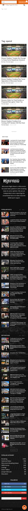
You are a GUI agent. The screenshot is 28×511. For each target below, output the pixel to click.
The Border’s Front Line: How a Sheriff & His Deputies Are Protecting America (17, 340)
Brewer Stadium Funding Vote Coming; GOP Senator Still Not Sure (13, 122)
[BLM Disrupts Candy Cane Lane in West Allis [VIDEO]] (5, 308)
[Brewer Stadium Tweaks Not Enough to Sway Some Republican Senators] (14, 50)
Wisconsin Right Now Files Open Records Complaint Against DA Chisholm (17, 437)
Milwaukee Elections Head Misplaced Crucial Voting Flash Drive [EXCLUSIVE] (17, 237)
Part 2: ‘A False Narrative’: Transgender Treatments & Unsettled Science (16, 383)
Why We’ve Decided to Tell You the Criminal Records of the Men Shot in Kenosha (18, 214)
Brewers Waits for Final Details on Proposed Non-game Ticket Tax (12, 101)
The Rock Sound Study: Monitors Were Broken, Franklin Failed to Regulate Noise (18, 369)
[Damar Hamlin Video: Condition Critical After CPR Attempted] (5, 269)
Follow (24, 486)
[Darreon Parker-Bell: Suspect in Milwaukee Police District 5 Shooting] (5, 301)
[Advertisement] (14, 25)
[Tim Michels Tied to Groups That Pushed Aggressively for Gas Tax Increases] (5, 324)
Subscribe (23, 492)
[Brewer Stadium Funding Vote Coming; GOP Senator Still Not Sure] (14, 113)
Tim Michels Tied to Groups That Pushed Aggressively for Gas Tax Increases (18, 324)
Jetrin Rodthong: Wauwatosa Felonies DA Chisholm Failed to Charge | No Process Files (17, 408)
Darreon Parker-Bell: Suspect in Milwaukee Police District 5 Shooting (17, 301)
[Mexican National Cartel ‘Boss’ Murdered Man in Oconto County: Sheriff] (5, 347)
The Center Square (5, 103)
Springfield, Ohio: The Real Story (17, 353)
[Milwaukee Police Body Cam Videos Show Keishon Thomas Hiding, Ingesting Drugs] (5, 262)
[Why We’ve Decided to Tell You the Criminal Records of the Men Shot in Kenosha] (5, 214)
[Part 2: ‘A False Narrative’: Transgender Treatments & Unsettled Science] (5, 384)
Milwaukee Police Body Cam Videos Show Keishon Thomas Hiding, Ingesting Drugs (17, 262)
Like (25, 483)
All (19, 209)
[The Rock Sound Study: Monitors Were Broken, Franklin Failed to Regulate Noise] (5, 369)
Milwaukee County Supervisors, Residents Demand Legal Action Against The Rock (17, 361)
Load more (13, 329)
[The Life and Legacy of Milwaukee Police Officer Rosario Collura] (5, 423)
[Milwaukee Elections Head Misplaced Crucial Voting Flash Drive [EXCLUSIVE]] (5, 237)
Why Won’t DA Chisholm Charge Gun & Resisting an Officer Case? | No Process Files (18, 430)
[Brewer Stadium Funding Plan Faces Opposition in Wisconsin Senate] (14, 71)
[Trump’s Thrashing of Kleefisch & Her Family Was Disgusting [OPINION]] (5, 294)
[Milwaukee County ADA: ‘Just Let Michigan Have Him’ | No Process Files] (5, 445)
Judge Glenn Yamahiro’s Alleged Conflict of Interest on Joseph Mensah (17, 415)
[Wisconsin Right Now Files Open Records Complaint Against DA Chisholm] (5, 437)
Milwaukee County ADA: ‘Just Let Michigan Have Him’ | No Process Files (17, 444)
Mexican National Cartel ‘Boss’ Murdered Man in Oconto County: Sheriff (18, 347)
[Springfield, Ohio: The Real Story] (5, 355)
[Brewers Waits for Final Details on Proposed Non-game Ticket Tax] (14, 92)
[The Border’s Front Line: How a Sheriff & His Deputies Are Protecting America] (5, 340)
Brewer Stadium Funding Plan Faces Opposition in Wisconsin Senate (13, 80)
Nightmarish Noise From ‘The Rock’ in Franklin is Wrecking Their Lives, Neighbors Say (18, 376)
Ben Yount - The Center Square (7, 61)
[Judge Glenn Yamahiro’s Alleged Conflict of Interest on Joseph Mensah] (5, 416)
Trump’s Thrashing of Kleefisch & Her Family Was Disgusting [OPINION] (18, 294)
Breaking (3, 55)
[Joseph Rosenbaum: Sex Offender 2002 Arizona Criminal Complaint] (5, 222)
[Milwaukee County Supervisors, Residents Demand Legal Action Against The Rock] (5, 362)
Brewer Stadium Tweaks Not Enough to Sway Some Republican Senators (13, 59)
